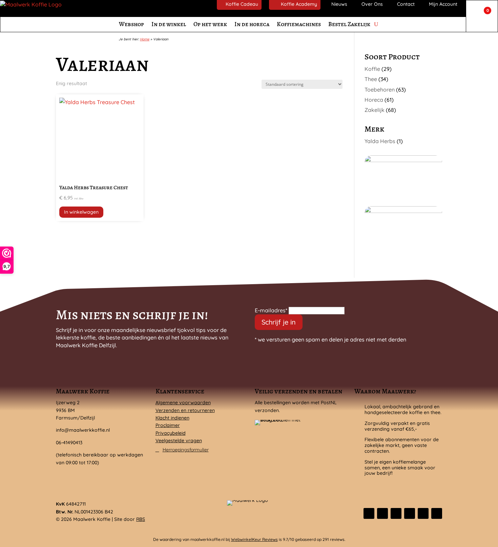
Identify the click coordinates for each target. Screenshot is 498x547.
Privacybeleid (170, 433)
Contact (406, 4)
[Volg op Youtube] (436, 513)
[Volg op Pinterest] (423, 513)
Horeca (374, 99)
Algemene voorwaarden (183, 402)
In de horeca (251, 24)
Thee (371, 79)
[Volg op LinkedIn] (409, 513)
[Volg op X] (382, 513)
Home (144, 39)
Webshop (131, 24)
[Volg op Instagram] (396, 513)
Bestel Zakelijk (349, 24)
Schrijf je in (279, 322)
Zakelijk (375, 109)
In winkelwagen (81, 212)
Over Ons (372, 4)
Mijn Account (443, 4)
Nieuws (339, 4)
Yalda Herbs (380, 141)
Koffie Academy (299, 4)
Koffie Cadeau (242, 4)
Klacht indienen (172, 418)
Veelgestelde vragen (178, 440)
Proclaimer (167, 425)
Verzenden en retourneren (185, 410)
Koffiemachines (299, 24)
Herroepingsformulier (186, 450)
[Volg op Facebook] (369, 513)
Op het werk (210, 24)
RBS (140, 519)
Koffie (372, 68)
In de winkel (168, 24)
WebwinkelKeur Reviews (254, 539)
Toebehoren (380, 89)
